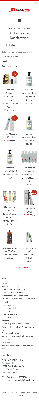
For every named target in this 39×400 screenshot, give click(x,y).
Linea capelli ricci (9, 311)
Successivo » (23, 267)
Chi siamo (6, 342)
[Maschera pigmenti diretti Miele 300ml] (29, 123)
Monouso (5, 320)
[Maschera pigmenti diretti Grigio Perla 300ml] (29, 79)
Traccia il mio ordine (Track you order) (18, 336)
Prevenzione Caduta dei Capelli (15, 295)
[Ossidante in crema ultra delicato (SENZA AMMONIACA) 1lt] (29, 157)
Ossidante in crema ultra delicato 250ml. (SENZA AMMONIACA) (9, 213)
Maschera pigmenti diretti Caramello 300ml (10, 171)
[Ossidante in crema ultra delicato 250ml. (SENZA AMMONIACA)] (10, 196)
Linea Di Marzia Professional (13, 289)
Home (4, 283)
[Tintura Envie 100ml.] (29, 197)
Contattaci (6, 339)
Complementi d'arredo (11, 333)
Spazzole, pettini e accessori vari (15, 323)
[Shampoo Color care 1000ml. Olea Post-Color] (10, 237)
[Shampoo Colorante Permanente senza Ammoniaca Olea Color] (10, 79)
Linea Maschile (8, 305)
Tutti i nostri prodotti (10, 286)
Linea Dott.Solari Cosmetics (13, 292)
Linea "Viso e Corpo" (11, 317)
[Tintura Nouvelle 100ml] (10, 123)
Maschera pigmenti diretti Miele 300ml (29, 137)
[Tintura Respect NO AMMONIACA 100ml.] (29, 237)
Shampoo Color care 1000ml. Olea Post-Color (10, 251)
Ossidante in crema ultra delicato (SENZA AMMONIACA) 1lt (29, 174)
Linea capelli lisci (9, 308)
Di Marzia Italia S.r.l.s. (22, 392)
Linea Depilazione (9, 314)
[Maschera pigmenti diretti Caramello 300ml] (10, 157)
